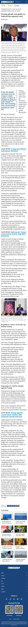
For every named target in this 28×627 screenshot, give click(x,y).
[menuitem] (18, 1)
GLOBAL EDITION (16, 619)
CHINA (10, 619)
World (9, 6)
